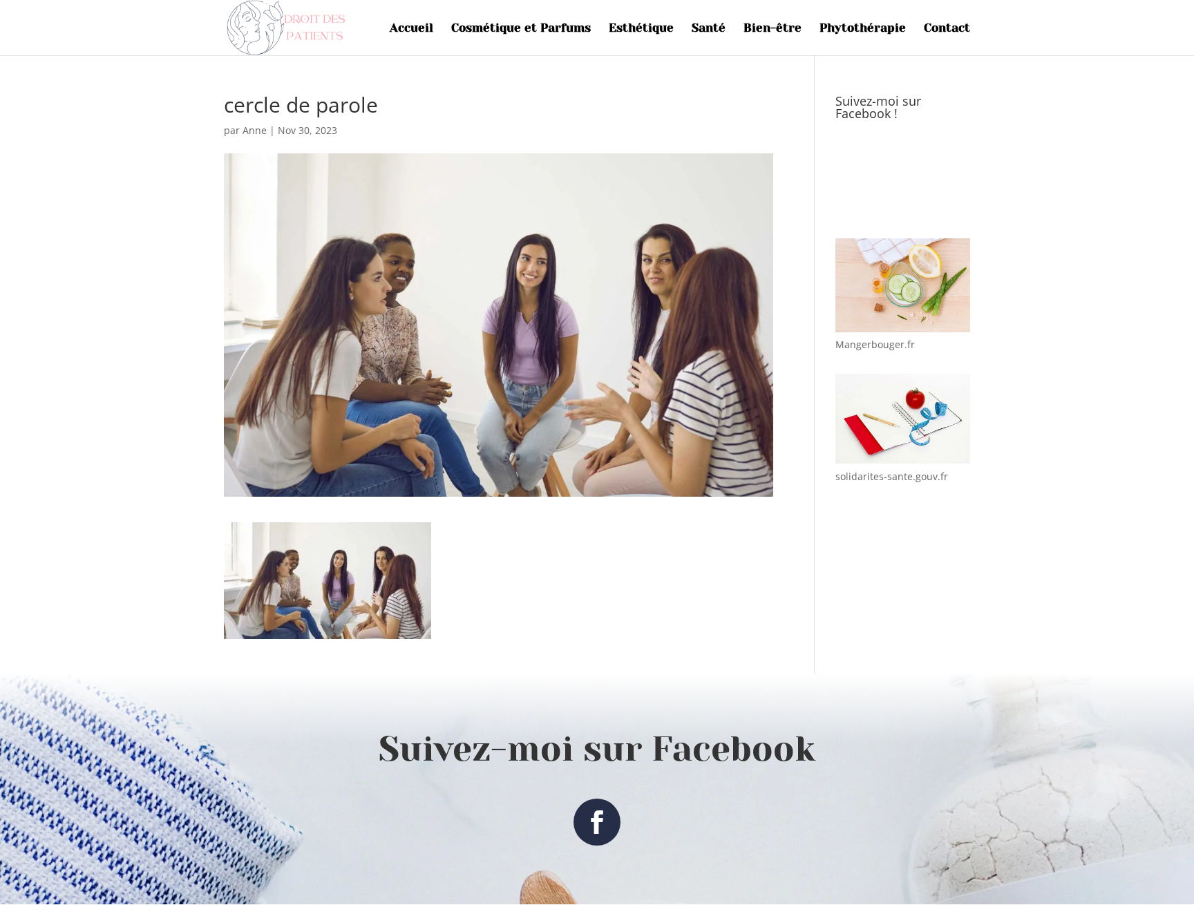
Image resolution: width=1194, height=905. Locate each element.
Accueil (411, 29)
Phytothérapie (862, 29)
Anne (255, 130)
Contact (947, 29)
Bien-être (772, 29)
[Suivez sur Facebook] (597, 822)
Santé (709, 29)
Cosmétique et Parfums (521, 29)
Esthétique (641, 29)
